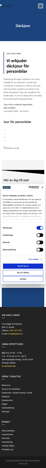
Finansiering (7, 442)
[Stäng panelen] (42, 187)
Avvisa (23, 279)
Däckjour (6, 396)
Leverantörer (7, 434)
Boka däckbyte (8, 430)
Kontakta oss (7, 449)
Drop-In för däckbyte (11, 389)
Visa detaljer (33, 259)
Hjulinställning (8, 408)
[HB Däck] (8, 6)
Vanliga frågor (8, 446)
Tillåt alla (23, 266)
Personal (6, 438)
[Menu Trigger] (40, 6)
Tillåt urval (23, 273)
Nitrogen (5, 411)
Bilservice (6, 385)
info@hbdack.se (15, 334)
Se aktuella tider (9, 366)
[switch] (40, 235)
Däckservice (7, 400)
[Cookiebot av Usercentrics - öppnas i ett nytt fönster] (29, 187)
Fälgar (4, 404)
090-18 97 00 (15, 330)
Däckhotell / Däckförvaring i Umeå (17, 393)
